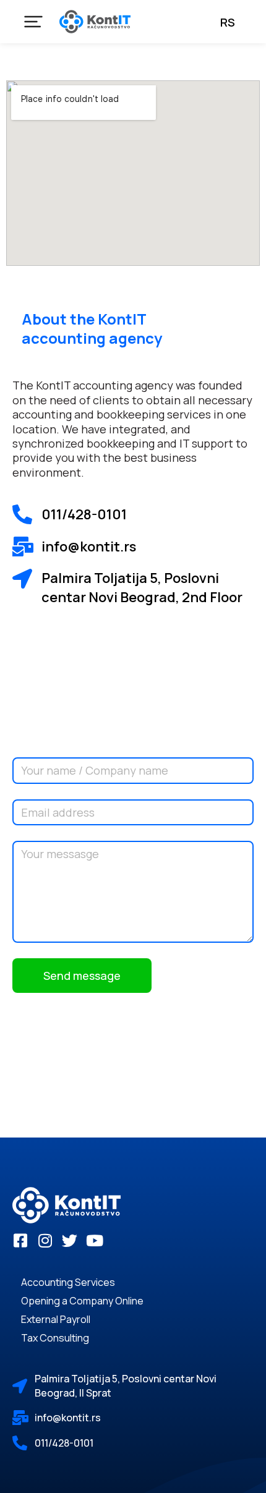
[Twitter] (69, 1240)
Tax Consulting (55, 1338)
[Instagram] (45, 1240)
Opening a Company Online (82, 1301)
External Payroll (55, 1319)
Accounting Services (68, 1282)
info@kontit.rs (68, 1417)
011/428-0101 (84, 514)
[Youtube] (94, 1240)
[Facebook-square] (20, 1240)
